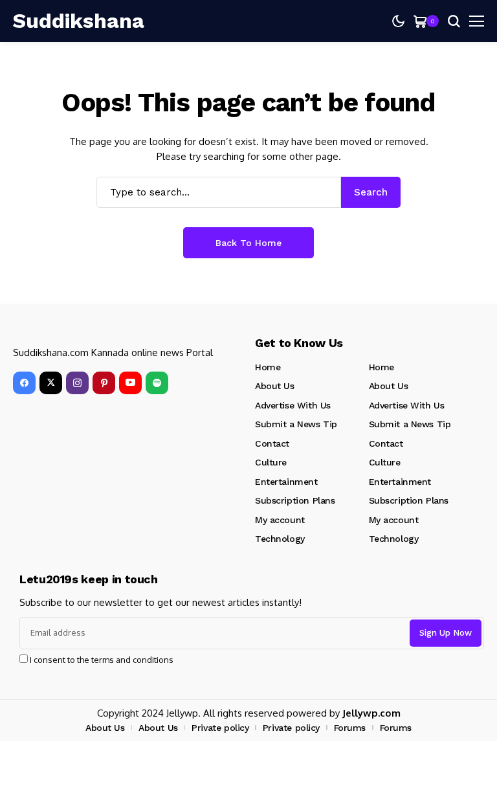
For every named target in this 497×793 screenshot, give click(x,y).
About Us (274, 386)
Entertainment (286, 481)
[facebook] (24, 383)
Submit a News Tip (296, 424)
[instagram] (77, 383)
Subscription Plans (295, 500)
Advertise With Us (293, 405)
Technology (280, 538)
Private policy (220, 727)
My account (280, 520)
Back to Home (248, 243)
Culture (271, 462)
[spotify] (157, 383)
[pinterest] (104, 383)
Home (267, 367)
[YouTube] (130, 383)
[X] (50, 383)
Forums (350, 727)
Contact (272, 443)
